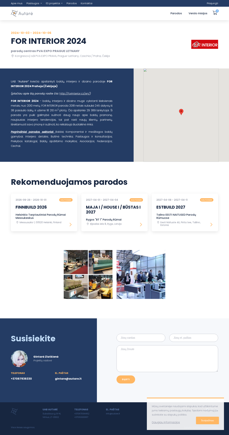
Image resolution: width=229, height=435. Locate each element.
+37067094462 (81, 413)
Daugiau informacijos (166, 422)
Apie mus (16, 3)
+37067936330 (21, 379)
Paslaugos (32, 3)
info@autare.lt (113, 413)
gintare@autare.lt (68, 379)
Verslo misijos (198, 13)
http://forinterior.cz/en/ (75, 93)
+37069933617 (81, 417)
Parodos (72, 3)
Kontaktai (86, 3)
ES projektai (53, 3)
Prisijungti (212, 3)
